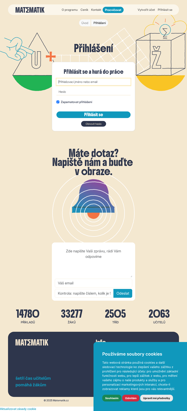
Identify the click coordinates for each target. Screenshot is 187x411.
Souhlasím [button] (112, 398)
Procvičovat (113, 10)
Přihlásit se (165, 10)
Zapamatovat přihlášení (76, 102)
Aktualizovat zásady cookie (18, 409)
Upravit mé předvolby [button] (156, 398)
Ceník (84, 10)
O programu (70, 10)
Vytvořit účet (146, 10)
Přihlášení (100, 23)
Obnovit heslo (94, 123)
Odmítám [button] (131, 398)
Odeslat (123, 293)
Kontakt (96, 10)
